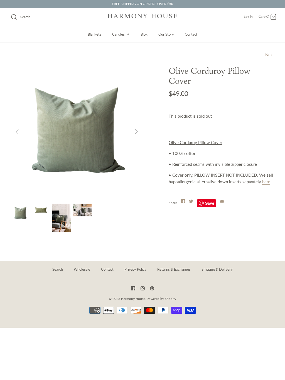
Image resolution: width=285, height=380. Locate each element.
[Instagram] (143, 288)
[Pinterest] (152, 288)
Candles (120, 34)
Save (209, 203)
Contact (191, 34)
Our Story (166, 34)
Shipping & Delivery (217, 269)
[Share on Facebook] (183, 201)
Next (269, 54)
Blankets (94, 34)
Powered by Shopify (161, 299)
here (266, 181)
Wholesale (82, 269)
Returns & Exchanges (174, 269)
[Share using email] (222, 201)
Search (57, 269)
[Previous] (17, 132)
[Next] (136, 132)
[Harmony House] (142, 17)
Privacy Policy (135, 269)
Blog (144, 34)
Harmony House (133, 299)
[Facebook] (133, 288)
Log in (248, 16)
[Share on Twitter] (191, 201)
